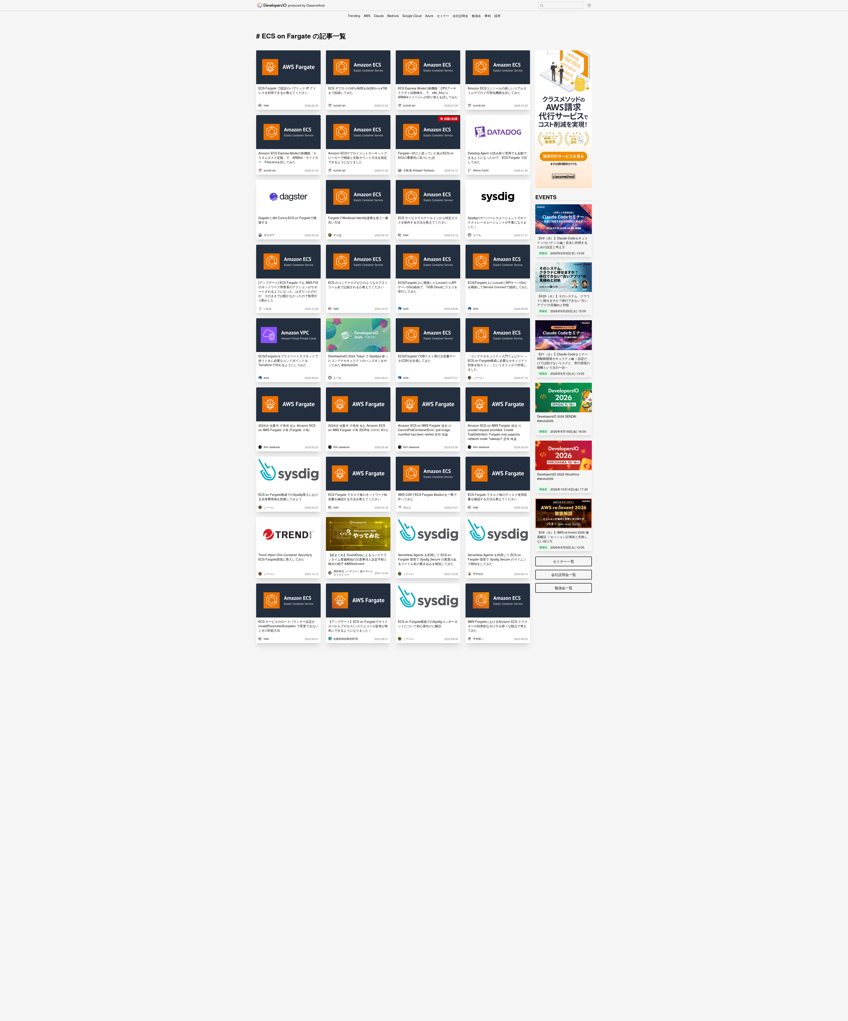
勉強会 (476, 15)
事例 (488, 15)
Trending (354, 15)
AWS (367, 15)
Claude (379, 15)
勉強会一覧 (563, 587)
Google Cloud (412, 15)
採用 (497, 15)
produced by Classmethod (306, 5)
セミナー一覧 (563, 561)
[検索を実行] (541, 5)
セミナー (443, 15)
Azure (429, 15)
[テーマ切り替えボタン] (589, 5)
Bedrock (393, 15)
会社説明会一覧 (563, 574)
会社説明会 (460, 15)
